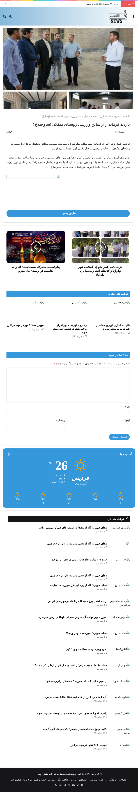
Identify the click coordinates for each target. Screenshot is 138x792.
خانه (125, 116)
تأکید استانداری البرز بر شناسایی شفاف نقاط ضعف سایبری (76, 697)
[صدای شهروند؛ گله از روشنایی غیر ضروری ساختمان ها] (120, 590)
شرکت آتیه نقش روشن (47, 774)
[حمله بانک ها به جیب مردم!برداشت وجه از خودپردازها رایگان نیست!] (120, 670)
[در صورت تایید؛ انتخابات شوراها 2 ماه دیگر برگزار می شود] (120, 686)
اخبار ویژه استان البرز (110, 116)
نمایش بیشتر (69, 213)
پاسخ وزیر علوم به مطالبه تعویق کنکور (87, 649)
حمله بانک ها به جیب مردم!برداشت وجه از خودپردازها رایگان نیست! (71, 665)
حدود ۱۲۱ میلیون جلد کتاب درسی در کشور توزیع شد (94, 3)
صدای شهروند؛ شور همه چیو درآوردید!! (86, 633)
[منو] (133, 17)
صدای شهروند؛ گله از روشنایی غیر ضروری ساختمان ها (78, 585)
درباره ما (27, 779)
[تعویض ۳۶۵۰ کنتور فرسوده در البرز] (25, 311)
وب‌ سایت (61, 420)
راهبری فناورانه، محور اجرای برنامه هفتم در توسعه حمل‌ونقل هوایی (70, 329)
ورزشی (103, 779)
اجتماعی (123, 779)
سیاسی (93, 779)
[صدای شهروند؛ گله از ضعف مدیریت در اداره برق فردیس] (120, 548)
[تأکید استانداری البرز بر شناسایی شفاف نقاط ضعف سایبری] (111, 311)
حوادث (73, 779)
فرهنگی (112, 779)
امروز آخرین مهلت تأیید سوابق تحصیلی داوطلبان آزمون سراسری (72, 617)
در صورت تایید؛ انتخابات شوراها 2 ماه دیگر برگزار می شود (76, 681)
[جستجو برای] (4, 17)
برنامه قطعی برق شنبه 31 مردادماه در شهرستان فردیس (77, 601)
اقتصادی (83, 779)
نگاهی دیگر (62, 779)
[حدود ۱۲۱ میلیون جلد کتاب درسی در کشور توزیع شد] (120, 564)
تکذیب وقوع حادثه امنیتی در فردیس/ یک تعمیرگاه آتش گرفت (75, 729)
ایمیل (126, 420)
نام (127, 407)
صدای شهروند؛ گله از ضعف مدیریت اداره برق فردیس (78, 575)
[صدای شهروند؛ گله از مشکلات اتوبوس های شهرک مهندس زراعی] (120, 532)
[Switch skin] (11, 17)
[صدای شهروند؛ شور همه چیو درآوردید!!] (120, 638)
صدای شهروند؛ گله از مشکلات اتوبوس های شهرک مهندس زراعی (73, 527)
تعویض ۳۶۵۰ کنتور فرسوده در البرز (25, 325)
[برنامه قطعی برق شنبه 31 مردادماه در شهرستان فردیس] (120, 606)
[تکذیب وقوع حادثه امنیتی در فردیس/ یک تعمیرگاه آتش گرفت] (120, 734)
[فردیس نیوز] (118, 16)
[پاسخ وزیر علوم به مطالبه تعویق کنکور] (120, 654)
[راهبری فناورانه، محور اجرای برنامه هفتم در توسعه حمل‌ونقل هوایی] (68, 311)
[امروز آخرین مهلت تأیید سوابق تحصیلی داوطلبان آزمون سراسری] (120, 622)
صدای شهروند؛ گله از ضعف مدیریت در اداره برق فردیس (77, 543)
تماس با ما (16, 779)
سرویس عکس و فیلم (44, 779)
